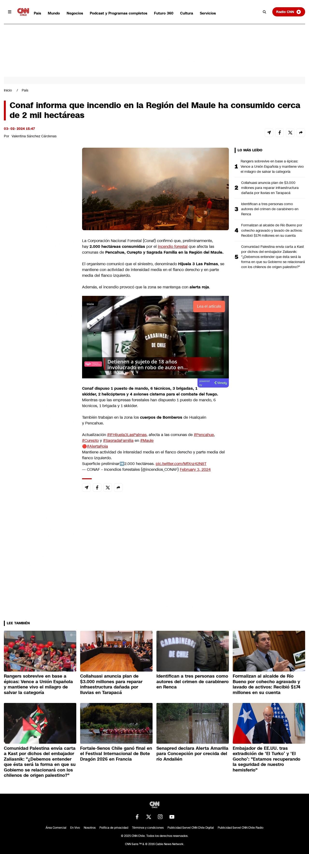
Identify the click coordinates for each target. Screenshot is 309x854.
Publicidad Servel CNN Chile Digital (191, 828)
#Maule (147, 440)
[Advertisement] (40, 424)
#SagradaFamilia (118, 440)
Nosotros (90, 828)
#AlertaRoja (97, 446)
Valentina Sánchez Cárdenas (34, 136)
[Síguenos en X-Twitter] (149, 817)
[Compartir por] (300, 132)
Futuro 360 (163, 13)
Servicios (208, 13)
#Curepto (90, 440)
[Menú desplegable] (9, 12)
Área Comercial (56, 828)
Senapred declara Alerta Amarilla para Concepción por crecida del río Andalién (192, 753)
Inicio (8, 90)
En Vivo (75, 828)
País (37, 13)
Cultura (186, 13)
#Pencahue (204, 434)
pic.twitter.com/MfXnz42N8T (181, 463)
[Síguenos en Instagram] (160, 817)
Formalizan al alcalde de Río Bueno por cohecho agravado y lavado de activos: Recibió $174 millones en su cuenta (271, 230)
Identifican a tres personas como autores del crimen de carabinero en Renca (269, 208)
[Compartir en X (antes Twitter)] (290, 132)
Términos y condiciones (148, 828)
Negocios (75, 13)
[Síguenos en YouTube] (172, 817)
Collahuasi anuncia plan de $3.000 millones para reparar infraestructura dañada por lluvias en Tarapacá (270, 187)
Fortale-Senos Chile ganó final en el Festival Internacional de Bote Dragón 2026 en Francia (116, 753)
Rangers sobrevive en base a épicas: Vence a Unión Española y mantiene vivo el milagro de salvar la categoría (272, 166)
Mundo (54, 13)
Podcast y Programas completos (118, 13)
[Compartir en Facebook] (279, 132)
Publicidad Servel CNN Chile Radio (240, 828)
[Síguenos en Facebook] (137, 817)
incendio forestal (173, 246)
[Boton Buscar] (264, 12)
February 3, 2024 (195, 469)
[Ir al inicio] (23, 12)
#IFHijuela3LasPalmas (127, 434)
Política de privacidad (113, 828)
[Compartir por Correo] (269, 132)
